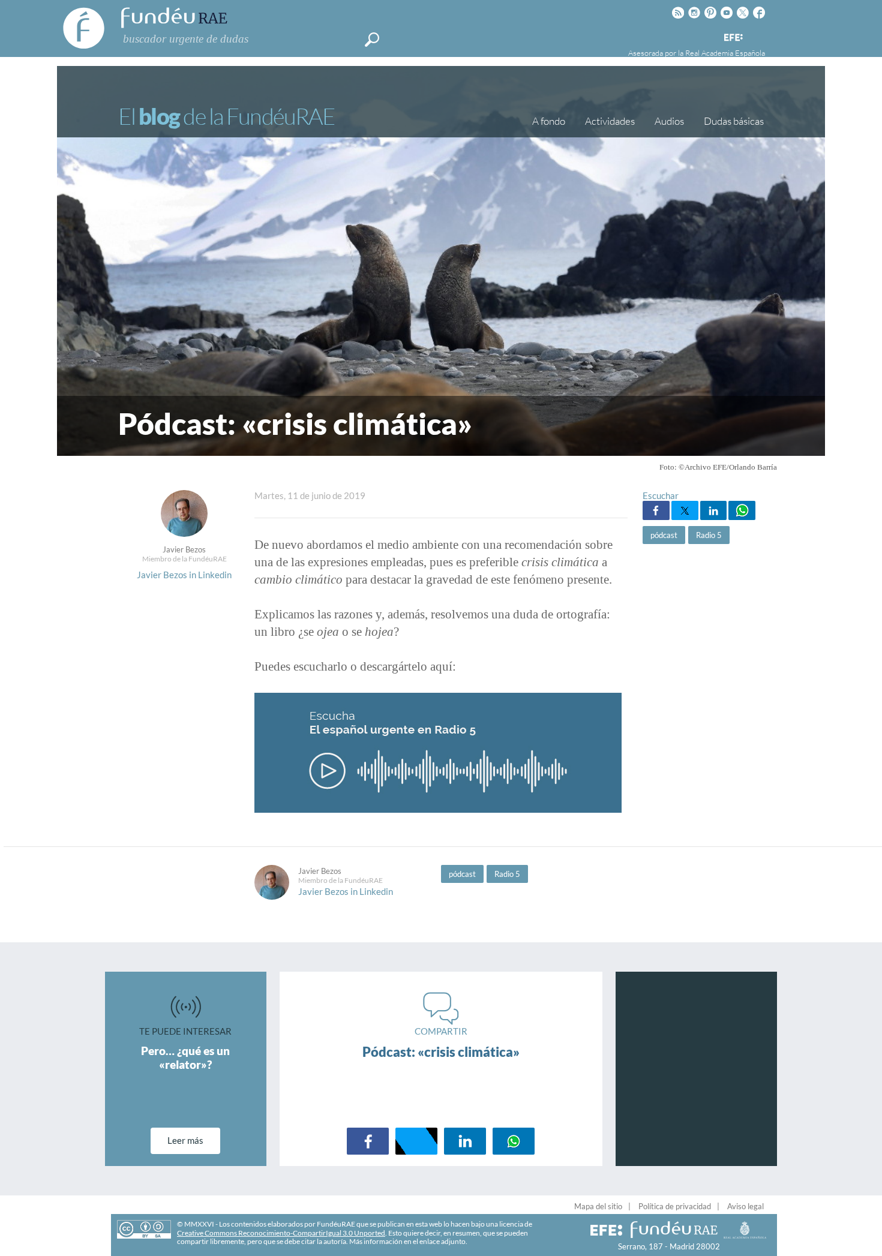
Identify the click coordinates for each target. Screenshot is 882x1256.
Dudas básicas (734, 121)
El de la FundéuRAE (226, 116)
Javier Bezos (184, 549)
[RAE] (757, 35)
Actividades (610, 121)
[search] (372, 40)
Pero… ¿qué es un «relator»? (185, 1057)
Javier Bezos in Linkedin (184, 574)
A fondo (548, 121)
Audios (669, 121)
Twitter (684, 510)
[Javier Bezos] (184, 533)
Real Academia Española (725, 53)
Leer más (185, 1140)
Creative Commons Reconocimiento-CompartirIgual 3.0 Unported (281, 1232)
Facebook (656, 510)
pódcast (663, 535)
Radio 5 (709, 535)
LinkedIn (713, 510)
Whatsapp (741, 510)
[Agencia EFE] (732, 38)
